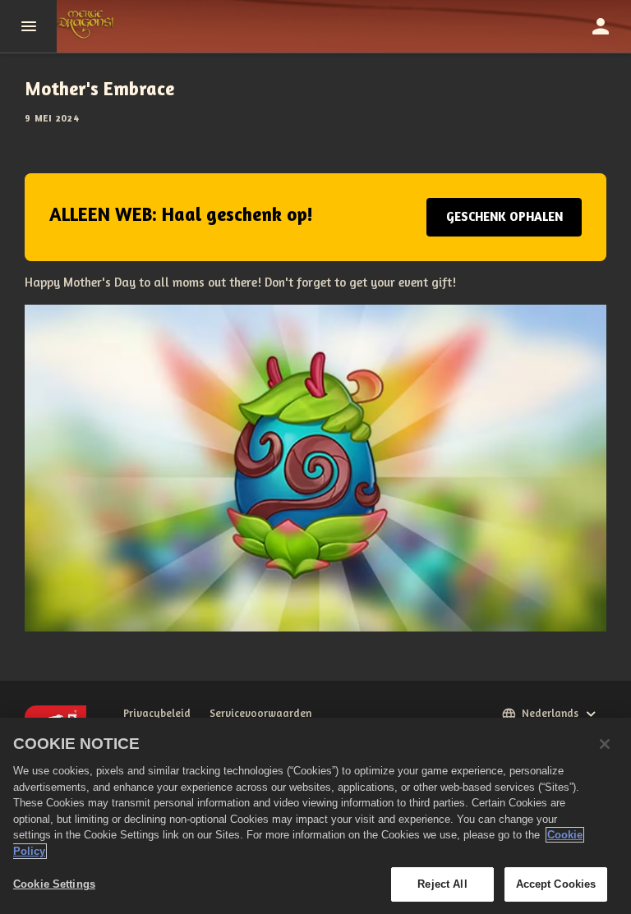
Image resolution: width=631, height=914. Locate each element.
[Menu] (28, 26)
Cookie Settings (54, 884)
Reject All (442, 884)
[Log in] (600, 26)
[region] (315, 816)
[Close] (605, 744)
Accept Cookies (556, 884)
